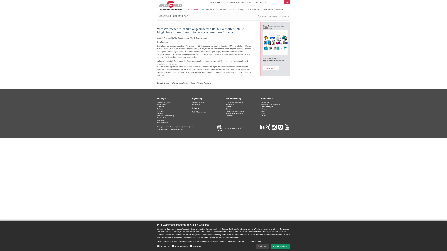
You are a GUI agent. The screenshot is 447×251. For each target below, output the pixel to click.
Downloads (229, 116)
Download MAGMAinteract (233, 128)
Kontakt (192, 127)
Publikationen (285, 16)
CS (265, 2)
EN (261, 2)
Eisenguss (273, 16)
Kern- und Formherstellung (165, 116)
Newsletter (229, 118)
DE (256, 2)
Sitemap (186, 127)
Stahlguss (160, 109)
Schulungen (230, 104)
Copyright (160, 127)
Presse (263, 111)
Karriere (263, 116)
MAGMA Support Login (199, 112)
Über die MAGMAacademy (234, 102)
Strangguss (160, 120)
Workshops (229, 107)
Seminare (229, 109)
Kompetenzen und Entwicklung (270, 104)
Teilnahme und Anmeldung (234, 113)
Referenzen (264, 109)
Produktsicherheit (162, 129)
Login (287, 2)
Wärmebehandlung (163, 122)
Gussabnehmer (196, 104)
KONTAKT (280, 9)
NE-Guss (160, 113)
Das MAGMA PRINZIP (164, 102)
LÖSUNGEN (193, 9)
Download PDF (271, 68)
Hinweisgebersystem (176, 129)
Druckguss (160, 111)
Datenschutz (169, 127)
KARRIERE (268, 9)
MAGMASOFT (162, 104)
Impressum (178, 127)
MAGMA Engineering (198, 102)
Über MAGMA (265, 102)
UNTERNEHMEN (253, 9)
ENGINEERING (208, 9)
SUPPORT (221, 9)
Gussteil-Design (162, 118)
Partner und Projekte (267, 107)
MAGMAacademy (236, 9)
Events (263, 113)
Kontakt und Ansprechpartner (235, 111)
